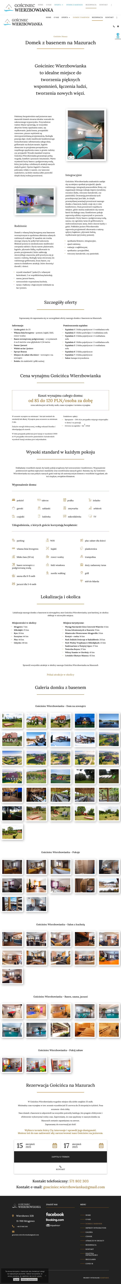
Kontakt (103, 5)
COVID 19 (89, 1264)
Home (40, 5)
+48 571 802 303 (22, 1227)
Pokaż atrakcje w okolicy (60, 674)
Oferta (57, 5)
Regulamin (91, 1259)
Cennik (89, 1236)
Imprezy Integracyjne (96, 1228)
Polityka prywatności (92, 1254)
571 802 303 (79, 1181)
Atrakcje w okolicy (95, 1241)
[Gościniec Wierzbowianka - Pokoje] (12, 873)
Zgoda (16, 1279)
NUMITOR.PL (104, 1278)
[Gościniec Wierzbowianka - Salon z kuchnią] (12, 945)
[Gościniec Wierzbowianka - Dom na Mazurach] (12, 727)
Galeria (89, 1232)
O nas (48, 5)
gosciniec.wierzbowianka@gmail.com (74, 1187)
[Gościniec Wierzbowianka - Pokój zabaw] (12, 1071)
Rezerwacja (91, 5)
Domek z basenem (74, 5)
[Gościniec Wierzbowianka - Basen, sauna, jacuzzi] (12, 1018)
